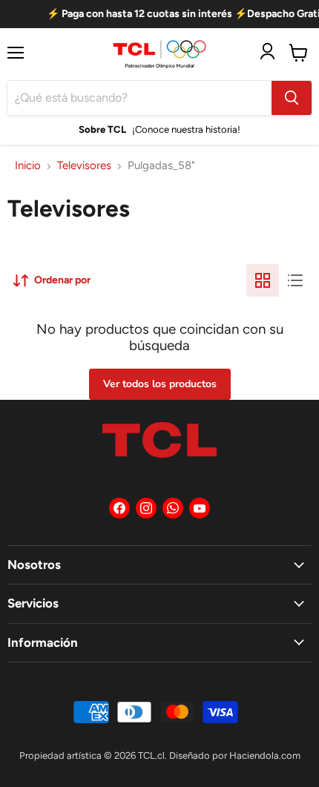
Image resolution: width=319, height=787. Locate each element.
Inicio (28, 165)
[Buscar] (292, 98)
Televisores (84, 165)
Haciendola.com (264, 755)
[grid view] (262, 280)
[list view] (295, 280)
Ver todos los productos (160, 384)
